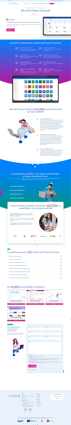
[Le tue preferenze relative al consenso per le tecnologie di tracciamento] (70, 319)
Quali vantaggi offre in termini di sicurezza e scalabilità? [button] (18, 274)
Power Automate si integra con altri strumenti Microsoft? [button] (18, 265)
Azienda (29, 331)
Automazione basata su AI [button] (16, 194)
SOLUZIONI (25, 3)
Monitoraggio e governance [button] (17, 198)
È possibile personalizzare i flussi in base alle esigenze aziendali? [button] (19, 268)
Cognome (46, 327)
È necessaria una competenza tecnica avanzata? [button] (17, 262)
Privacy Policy (38, 401)
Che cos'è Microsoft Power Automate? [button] (15, 256)
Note (29, 341)
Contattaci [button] (34, 14)
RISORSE (48, 3)
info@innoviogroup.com (26, 400)
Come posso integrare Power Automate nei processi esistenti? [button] (19, 277)
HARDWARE (33, 3)
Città (46, 331)
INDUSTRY (37, 3)
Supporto (38, 394)
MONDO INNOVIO (42, 3)
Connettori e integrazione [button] (16, 190)
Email (29, 336)
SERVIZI (30, 3)
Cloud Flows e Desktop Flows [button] (17, 186)
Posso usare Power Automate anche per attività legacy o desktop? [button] (20, 271)
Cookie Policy (38, 399)
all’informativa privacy (52, 359)
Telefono (46, 336)
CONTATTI (51, 3)
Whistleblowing (39, 404)
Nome (29, 327)
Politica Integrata (39, 402)
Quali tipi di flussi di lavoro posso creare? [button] (15, 259)
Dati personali (38, 398)
